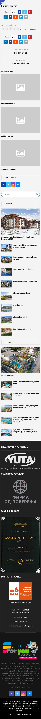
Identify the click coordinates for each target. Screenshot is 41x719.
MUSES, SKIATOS (7, 376)
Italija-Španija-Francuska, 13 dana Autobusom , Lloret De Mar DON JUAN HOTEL (26, 420)
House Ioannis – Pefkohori (23, 269)
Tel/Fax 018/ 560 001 (20, 622)
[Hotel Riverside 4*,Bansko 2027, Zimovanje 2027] (6, 248)
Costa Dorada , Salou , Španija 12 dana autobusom (25, 407)
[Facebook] (11, 693)
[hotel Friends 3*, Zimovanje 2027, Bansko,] (6, 259)
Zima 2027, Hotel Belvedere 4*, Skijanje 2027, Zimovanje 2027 (18, 238)
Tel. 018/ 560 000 (20, 617)
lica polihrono (20, 53)
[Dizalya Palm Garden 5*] (6, 295)
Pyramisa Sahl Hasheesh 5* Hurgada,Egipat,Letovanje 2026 (25, 431)
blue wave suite (8, 104)
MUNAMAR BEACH (8, 169)
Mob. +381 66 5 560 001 (20, 610)
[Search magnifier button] (37, 194)
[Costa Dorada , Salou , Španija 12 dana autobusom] (6, 408)
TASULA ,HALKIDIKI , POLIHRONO (25, 281)
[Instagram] (23, 693)
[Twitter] (17, 693)
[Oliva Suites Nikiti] (6, 319)
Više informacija (24, 714)
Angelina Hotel (18, 305)
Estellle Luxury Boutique (22, 329)
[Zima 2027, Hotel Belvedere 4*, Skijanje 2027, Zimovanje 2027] (20, 222)
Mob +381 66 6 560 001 (20, 612)
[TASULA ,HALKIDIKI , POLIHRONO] (6, 283)
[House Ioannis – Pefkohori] (6, 272)
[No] (38, 709)
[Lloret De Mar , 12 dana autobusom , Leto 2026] (6, 396)
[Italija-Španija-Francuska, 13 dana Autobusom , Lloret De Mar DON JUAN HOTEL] (6, 420)
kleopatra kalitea (20, 63)
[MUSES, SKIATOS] (20, 360)
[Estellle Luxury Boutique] (6, 331)
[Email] (29, 693)
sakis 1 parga (7, 136)
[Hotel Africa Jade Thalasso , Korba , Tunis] (6, 384)
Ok (11, 714)
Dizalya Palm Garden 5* (22, 293)
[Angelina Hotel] (6, 308)
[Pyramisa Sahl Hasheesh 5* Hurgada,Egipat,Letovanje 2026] (6, 432)
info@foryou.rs (27, 626)
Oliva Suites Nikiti (20, 317)
